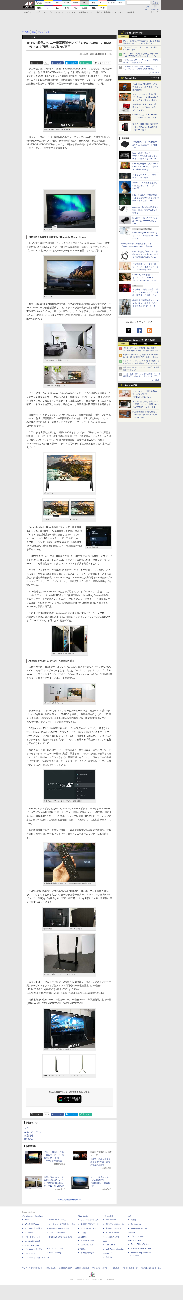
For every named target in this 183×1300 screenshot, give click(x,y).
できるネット (30, 1253)
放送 (98, 12)
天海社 (133, 1220)
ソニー (27, 1128)
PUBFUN (131, 1233)
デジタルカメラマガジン (34, 1249)
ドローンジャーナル (32, 1237)
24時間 (134, 37)
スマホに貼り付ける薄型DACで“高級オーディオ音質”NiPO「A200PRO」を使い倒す (145, 404)
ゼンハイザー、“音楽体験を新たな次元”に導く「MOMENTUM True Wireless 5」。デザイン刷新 (141, 56)
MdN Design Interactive (115, 1249)
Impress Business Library (59, 1228)
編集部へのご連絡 (82, 1268)
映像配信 (82, 12)
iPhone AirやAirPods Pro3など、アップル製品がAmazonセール (145, 235)
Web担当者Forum (32, 1224)
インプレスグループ (130, 1268)
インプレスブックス (57, 1248)
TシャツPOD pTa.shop (140, 1244)
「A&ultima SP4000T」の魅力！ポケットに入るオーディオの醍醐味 (145, 87)
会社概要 (115, 1268)
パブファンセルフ (138, 1236)
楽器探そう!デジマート (89, 1224)
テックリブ (107, 1253)
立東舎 (83, 1233)
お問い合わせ (50, 1268)
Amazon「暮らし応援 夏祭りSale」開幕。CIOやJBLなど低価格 (145, 210)
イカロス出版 (108, 1216)
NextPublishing (55, 1253)
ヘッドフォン (70, 12)
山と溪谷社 (82, 1237)
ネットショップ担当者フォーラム (62, 1224)
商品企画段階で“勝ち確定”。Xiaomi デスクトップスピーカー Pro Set (145, 414)
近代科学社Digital (87, 1253)
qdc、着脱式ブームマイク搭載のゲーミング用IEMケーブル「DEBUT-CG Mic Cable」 (145, 254)
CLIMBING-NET (87, 1245)
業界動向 (107, 12)
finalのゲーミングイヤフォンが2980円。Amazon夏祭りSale (145, 221)
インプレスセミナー (57, 1233)
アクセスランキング (134, 33)
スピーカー (119, 12)
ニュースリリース (33, 1132)
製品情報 (28, 1135)
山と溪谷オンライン (88, 1241)
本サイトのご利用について (32, 1268)
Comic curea (136, 1224)
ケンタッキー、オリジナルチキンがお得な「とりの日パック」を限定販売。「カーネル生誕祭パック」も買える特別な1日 (141, 363)
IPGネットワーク (134, 1241)
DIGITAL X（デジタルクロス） (61, 1237)
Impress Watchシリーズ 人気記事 (140, 340)
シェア (59, 63)
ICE (129, 1216)
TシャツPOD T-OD (88, 1228)
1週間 (145, 37)
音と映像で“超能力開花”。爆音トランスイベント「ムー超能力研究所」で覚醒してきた (145, 292)
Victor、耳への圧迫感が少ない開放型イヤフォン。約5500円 (145, 185)
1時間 (123, 37)
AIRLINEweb (111, 1220)
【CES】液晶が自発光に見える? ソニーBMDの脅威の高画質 (100, 1162)
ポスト (38, 63)
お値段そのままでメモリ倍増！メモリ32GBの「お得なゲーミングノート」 (145, 107)
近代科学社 (82, 1249)
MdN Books (110, 1245)
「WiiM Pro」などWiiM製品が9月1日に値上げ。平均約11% (144, 145)
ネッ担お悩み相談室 (32, 1241)
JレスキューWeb (112, 1233)
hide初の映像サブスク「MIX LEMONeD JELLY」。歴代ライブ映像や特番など (145, 167)
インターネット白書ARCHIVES (37, 1258)
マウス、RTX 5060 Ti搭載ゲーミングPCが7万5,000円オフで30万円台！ (145, 127)
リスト (46, 63)
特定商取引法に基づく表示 (151, 1268)
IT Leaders (29, 1233)
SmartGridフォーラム (57, 1220)
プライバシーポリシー (100, 1268)
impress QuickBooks (139, 1228)
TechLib (109, 1257)
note (87, 63)
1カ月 (155, 37)
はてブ (73, 63)
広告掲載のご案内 (65, 1268)
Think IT (28, 1220)
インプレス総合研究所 (33, 1228)
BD (91, 12)
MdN (105, 1241)
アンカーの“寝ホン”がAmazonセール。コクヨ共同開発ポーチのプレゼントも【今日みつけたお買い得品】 (141, 43)
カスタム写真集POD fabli (141, 1248)
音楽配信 (130, 12)
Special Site (130, 78)
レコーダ (36, 12)
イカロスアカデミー (113, 1237)
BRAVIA (28, 1139)
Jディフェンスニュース (115, 1224)
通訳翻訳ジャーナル (113, 1228)
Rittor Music (83, 1216)
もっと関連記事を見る (68, 1199)
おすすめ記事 (131, 385)
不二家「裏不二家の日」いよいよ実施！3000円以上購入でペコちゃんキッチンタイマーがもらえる (141, 376)
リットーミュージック (89, 1220)
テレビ (26, 12)
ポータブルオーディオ (52, 12)
